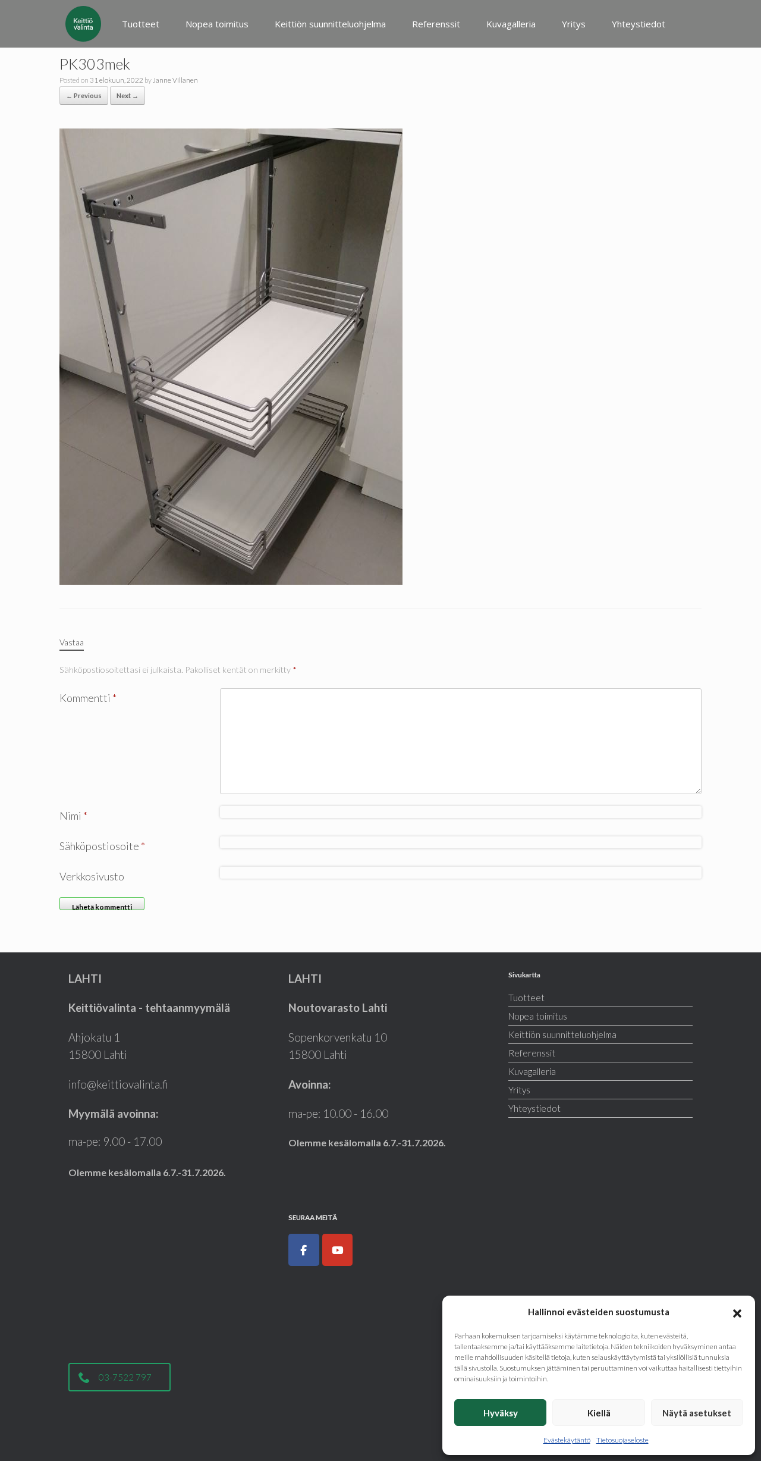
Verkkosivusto (91, 876)
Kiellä (599, 1412)
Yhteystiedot (638, 24)
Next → (128, 95)
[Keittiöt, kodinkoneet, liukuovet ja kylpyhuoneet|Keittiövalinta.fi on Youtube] (337, 1250)
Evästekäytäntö (566, 1439)
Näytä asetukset (696, 1412)
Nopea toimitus (217, 24)
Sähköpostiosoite (102, 845)
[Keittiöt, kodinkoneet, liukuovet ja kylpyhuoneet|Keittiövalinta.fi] (83, 24)
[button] (737, 1312)
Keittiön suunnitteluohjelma (330, 24)
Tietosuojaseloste (622, 1439)
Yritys (574, 24)
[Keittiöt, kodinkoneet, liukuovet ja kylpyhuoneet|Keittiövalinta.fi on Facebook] (303, 1250)
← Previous (84, 95)
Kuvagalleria (511, 24)
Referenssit (436, 24)
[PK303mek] (230, 355)
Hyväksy (500, 1412)
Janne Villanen (175, 80)
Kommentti (88, 697)
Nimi (73, 815)
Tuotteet (140, 24)
